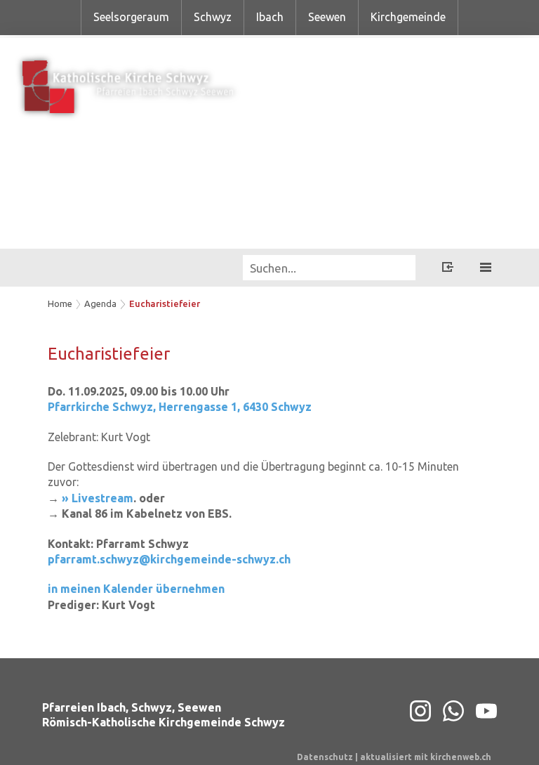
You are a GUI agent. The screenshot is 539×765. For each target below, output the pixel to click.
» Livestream (97, 498)
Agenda (100, 303)
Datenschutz (325, 756)
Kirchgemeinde (408, 17)
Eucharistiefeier (164, 303)
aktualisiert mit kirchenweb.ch (425, 756)
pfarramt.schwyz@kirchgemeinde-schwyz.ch (169, 559)
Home (60, 303)
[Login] (448, 269)
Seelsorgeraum (131, 17)
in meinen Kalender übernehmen (136, 588)
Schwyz (213, 17)
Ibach (270, 17)
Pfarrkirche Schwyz (180, 406)
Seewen (327, 17)
